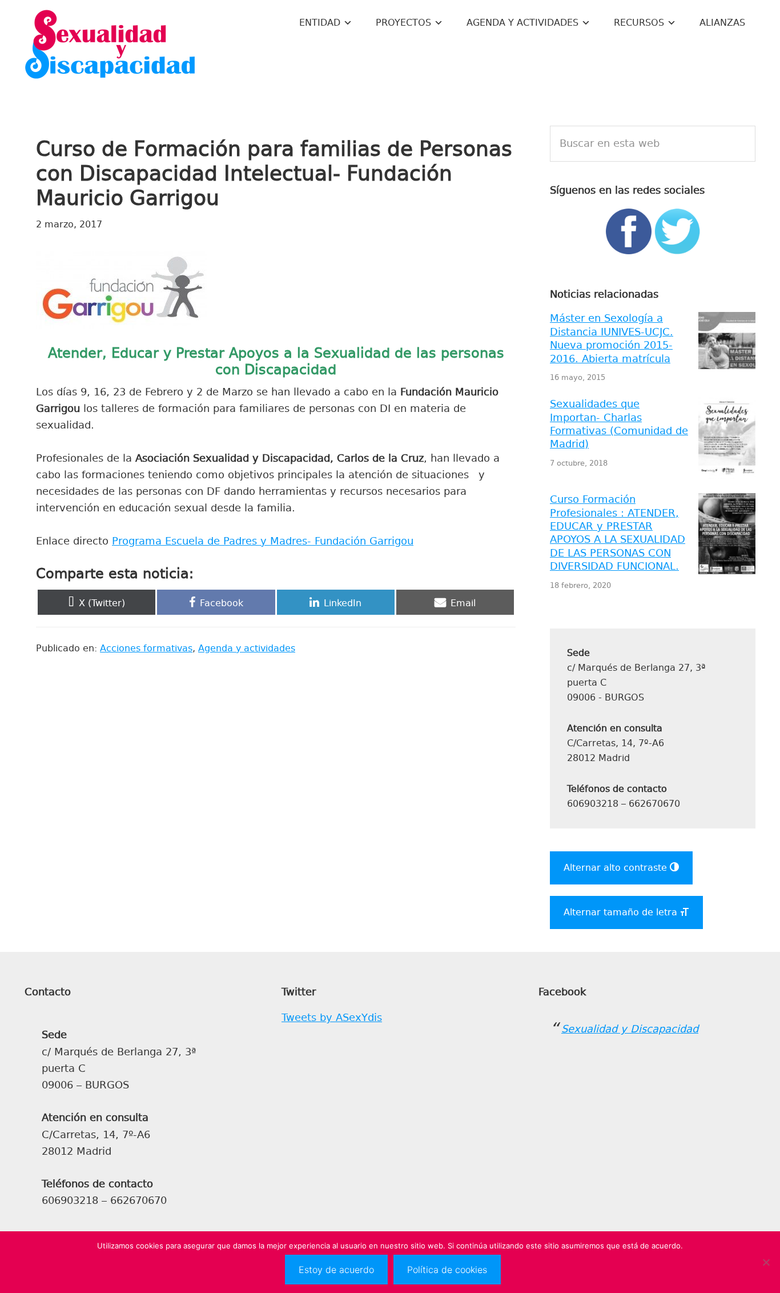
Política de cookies (447, 1269)
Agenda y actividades (246, 648)
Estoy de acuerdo (336, 1269)
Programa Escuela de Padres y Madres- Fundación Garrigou (262, 541)
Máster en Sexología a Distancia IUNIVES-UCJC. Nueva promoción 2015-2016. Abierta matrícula (611, 338)
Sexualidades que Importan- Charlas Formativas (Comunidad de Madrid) (619, 424)
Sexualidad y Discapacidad (110, 45)
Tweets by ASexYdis (332, 1017)
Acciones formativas (146, 648)
